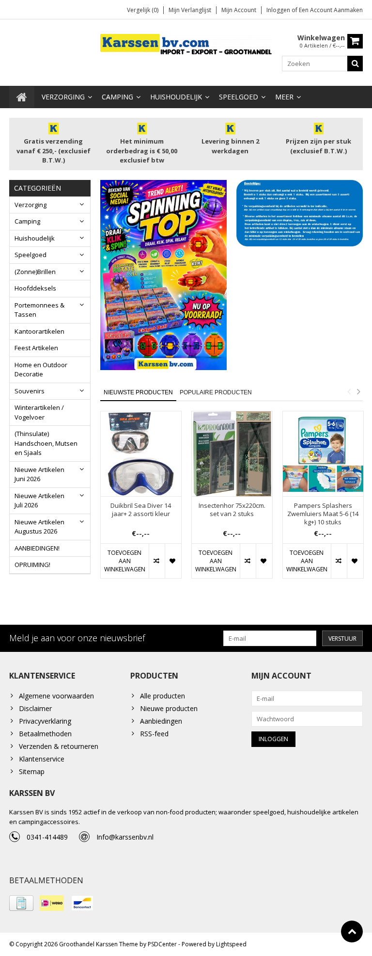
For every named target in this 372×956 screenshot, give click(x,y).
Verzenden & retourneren (58, 746)
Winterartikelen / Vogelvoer (39, 412)
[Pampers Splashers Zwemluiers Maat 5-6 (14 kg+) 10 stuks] (323, 453)
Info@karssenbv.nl (125, 837)
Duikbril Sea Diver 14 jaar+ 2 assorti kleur (140, 510)
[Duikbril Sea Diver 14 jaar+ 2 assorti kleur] (141, 453)
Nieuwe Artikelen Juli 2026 (39, 500)
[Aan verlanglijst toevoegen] (173, 561)
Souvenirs (30, 391)
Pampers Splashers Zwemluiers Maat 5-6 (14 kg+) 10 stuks (322, 514)
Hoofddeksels (35, 288)
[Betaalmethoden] (21, 903)
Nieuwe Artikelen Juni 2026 (39, 474)
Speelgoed (238, 96)
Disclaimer (35, 708)
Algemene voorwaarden (56, 695)
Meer (284, 96)
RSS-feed (154, 733)
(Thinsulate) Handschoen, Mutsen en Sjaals (46, 443)
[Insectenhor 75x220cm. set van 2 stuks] (232, 453)
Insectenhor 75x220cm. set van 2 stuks (232, 510)
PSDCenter (162, 944)
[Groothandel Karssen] (186, 44)
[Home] (21, 97)
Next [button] (358, 391)
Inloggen (279, 10)
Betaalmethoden (45, 733)
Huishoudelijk (176, 96)
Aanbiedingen (161, 721)
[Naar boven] (352, 931)
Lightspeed (231, 944)
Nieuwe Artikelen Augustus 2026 (39, 527)
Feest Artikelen (36, 347)
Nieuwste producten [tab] (138, 392)
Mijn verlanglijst (190, 10)
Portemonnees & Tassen (39, 310)
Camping (117, 96)
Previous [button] (348, 391)
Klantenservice (41, 758)
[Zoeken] (355, 63)
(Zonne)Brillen (35, 271)
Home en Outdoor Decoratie (41, 369)
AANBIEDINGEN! (37, 548)
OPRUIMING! (32, 564)
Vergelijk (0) (142, 10)
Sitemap (32, 771)
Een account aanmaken (331, 10)
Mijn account (238, 10)
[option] (140, 500)
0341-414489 (47, 837)
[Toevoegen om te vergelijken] (157, 561)
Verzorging (63, 96)
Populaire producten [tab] (216, 392)
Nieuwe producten (169, 708)
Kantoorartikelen (39, 331)
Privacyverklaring (45, 721)
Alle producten (162, 695)
